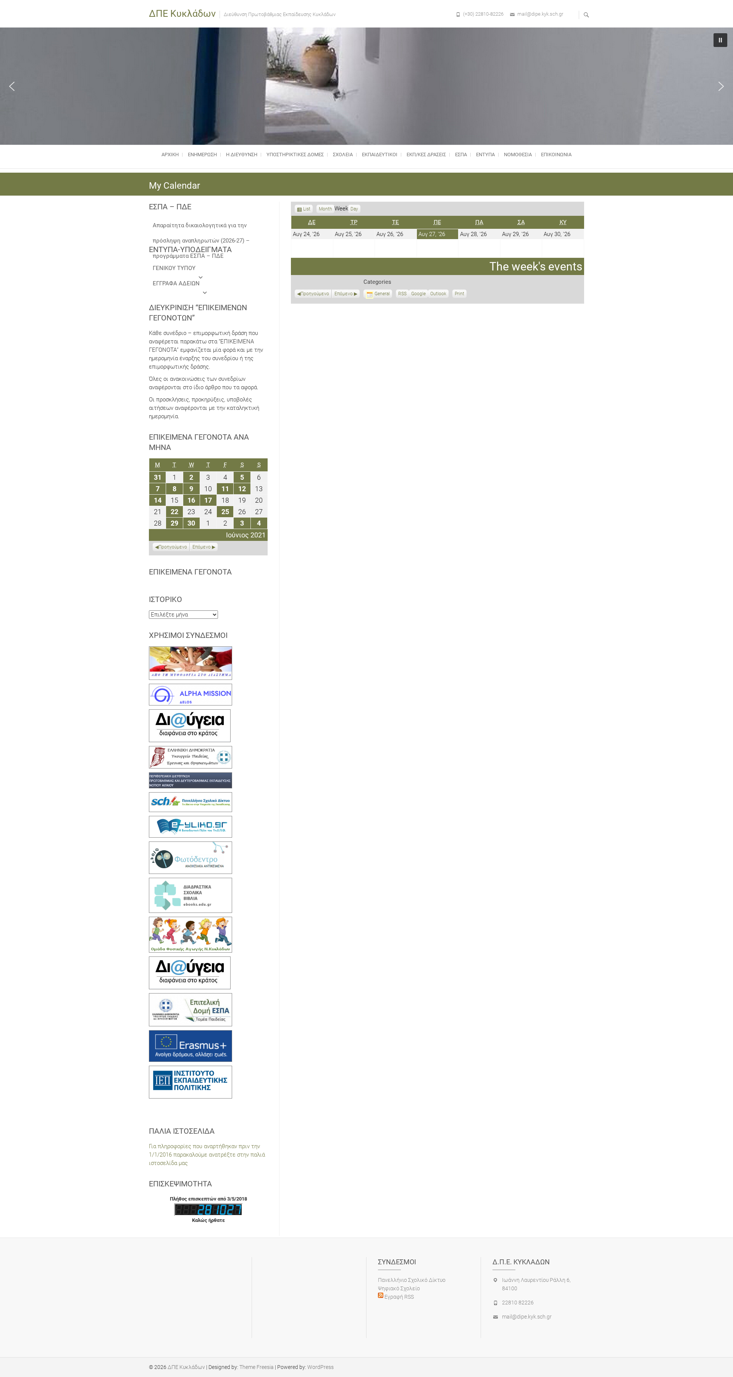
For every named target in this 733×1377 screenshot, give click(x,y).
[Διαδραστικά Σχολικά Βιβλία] (190, 882)
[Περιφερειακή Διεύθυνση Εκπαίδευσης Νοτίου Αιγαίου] (190, 776)
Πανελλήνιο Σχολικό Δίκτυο (412, 1280)
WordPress (320, 1367)
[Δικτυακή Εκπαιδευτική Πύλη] (190, 820)
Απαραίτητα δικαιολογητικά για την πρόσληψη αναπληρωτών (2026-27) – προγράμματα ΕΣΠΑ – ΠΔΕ (201, 227)
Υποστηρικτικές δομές (295, 154)
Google (418, 294)
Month (325, 209)
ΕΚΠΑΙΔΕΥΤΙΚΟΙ (379, 154)
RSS (402, 293)
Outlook (438, 294)
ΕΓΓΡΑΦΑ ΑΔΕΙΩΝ (176, 283)
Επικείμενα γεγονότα (190, 571)
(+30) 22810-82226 (483, 14)
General (382, 293)
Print (461, 294)
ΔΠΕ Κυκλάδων (182, 13)
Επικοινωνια (556, 154)
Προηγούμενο (314, 293)
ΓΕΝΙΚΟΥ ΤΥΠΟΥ (174, 268)
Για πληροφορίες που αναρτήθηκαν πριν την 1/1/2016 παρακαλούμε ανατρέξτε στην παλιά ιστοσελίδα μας (207, 1155)
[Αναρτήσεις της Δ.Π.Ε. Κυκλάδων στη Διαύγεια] (190, 713)
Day (354, 209)
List (306, 209)
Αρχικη (170, 154)
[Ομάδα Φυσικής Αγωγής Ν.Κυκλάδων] (190, 920)
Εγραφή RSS (398, 1297)
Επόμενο (343, 293)
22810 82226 (518, 1302)
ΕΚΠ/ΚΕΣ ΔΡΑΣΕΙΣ (426, 154)
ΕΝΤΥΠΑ (485, 154)
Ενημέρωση (202, 154)
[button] (12, 86)
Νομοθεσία (518, 154)
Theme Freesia (256, 1367)
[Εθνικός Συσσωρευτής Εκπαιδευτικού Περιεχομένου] (190, 845)
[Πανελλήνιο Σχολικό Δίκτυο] (190, 796)
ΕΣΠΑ (461, 154)
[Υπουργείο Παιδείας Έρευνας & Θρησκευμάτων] (190, 750)
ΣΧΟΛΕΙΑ (343, 154)
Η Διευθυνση (241, 154)
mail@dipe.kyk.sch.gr (540, 14)
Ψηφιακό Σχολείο (399, 1288)
